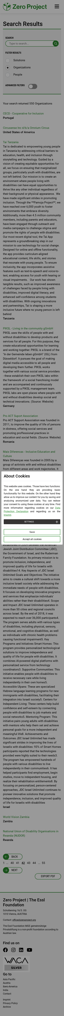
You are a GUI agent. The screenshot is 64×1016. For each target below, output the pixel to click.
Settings (29, 521)
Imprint (7, 515)
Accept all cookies (32, 539)
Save (32, 532)
